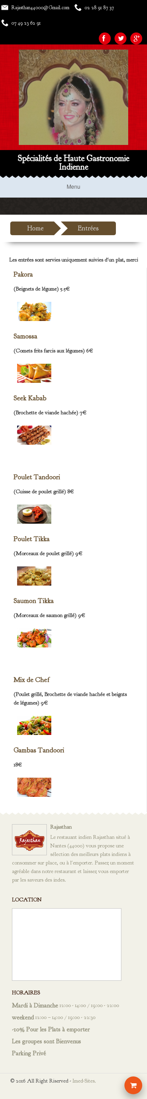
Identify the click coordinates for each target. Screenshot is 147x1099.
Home (35, 228)
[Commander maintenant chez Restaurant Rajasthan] (133, 1085)
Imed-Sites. (84, 1080)
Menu (73, 186)
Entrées (88, 228)
